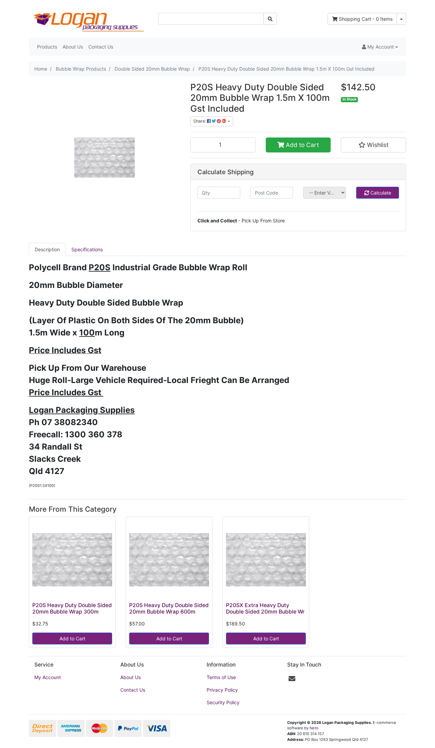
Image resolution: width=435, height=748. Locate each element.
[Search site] (270, 19)
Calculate (380, 193)
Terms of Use (221, 677)
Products (47, 47)
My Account (47, 677)
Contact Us (100, 47)
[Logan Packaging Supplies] (88, 18)
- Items (366, 19)
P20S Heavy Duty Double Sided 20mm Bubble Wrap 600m (169, 608)
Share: (200, 121)
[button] (380, 46)
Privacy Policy (222, 690)
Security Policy (223, 702)
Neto (314, 728)
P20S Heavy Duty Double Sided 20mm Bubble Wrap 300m (72, 608)
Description (47, 249)
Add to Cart (301, 144)
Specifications (87, 249)
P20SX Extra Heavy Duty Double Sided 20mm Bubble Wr (265, 608)
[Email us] (292, 679)
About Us (73, 47)
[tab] (47, 249)
